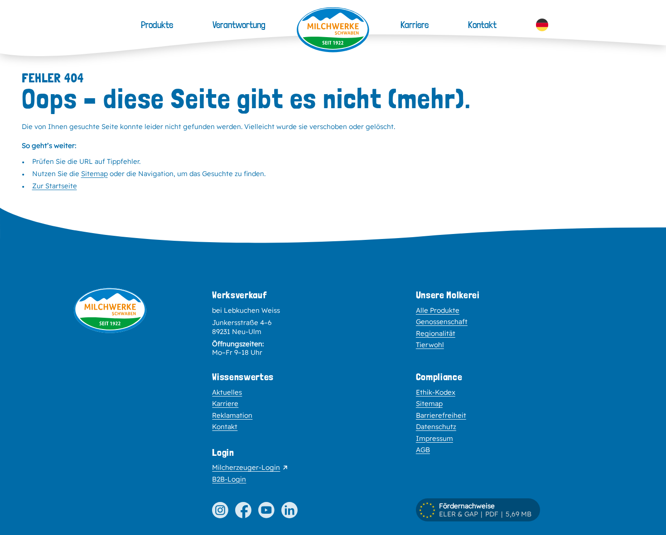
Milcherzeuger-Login (246, 467)
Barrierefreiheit (441, 415)
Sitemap (94, 173)
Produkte (157, 24)
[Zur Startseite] (110, 387)
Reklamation (232, 415)
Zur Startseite (54, 186)
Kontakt (482, 24)
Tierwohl (430, 344)
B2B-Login (229, 479)
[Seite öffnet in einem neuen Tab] (220, 510)
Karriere (415, 24)
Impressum (434, 438)
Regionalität (435, 333)
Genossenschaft (442, 321)
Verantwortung (238, 24)
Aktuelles (227, 392)
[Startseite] (333, 30)
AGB (423, 449)
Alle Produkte (437, 310)
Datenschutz (436, 426)
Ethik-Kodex (435, 392)
